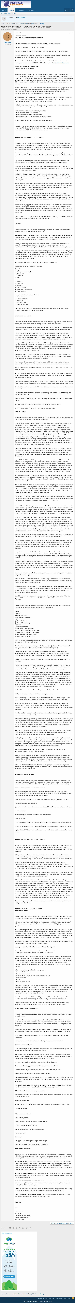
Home (4, 10)
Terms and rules (49, 1298)
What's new (20, 10)
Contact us (41, 1298)
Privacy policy (58, 1298)
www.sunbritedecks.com (61, 63)
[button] (25, 10)
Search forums (12, 13)
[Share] (70, 33)
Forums (11, 10)
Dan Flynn (5, 29)
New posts (4, 13)
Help (65, 1298)
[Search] (72, 10)
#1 (72, 33)
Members (31, 10)
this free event (21, 17)
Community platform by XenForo (37, 1301)
